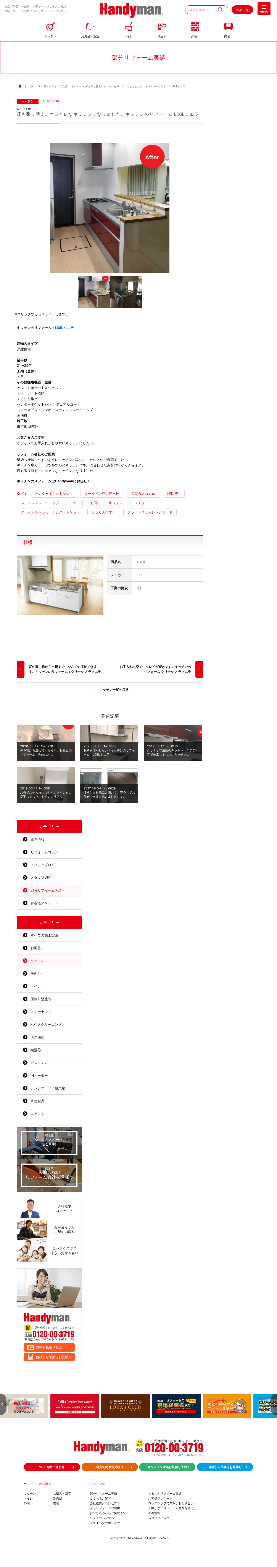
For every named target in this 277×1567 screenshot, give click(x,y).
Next (274, 1404)
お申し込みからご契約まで (108, 1513)
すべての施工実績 (44, 935)
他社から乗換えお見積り (54, 1357)
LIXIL (75, 503)
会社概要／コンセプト (105, 1503)
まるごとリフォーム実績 (165, 1493)
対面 (93, 503)
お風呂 (36, 948)
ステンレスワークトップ (40, 503)
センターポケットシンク (54, 493)
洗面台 (36, 973)
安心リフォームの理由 (105, 1508)
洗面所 (162, 36)
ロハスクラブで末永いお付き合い (171, 1503)
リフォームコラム (44, 852)
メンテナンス (41, 1012)
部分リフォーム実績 (46, 890)
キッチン (50, 36)
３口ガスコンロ (143, 493)
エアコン (37, 1113)
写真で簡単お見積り (109, 1467)
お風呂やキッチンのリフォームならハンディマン (131, 11)
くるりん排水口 (104, 512)
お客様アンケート (44, 903)
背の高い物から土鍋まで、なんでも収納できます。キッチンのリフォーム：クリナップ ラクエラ (65, 669)
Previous (3, 1404)
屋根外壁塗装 (41, 999)
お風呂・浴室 (90, 36)
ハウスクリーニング (46, 1024)
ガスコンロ (39, 1063)
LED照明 (173, 493)
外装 (194, 36)
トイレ (128, 36)
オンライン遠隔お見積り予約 (167, 1467)
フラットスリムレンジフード (149, 512)
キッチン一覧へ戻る (114, 689)
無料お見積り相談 (49, 1347)
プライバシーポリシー (105, 1522)
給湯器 (36, 1050)
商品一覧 (242, 10)
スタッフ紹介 (41, 877)
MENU (264, 11)
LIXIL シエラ (64, 327)
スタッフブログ (43, 865)
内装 (227, 36)
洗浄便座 (37, 1037)
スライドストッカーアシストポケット (50, 512)
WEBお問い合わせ (51, 1467)
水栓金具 (37, 1101)
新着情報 (37, 839)
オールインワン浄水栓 (102, 493)
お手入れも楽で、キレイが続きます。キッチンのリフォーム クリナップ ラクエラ (155, 669)
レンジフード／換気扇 (48, 1088)
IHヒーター (39, 1075)
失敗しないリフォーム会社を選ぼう (172, 1508)
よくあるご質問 (100, 1498)
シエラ (139, 503)
